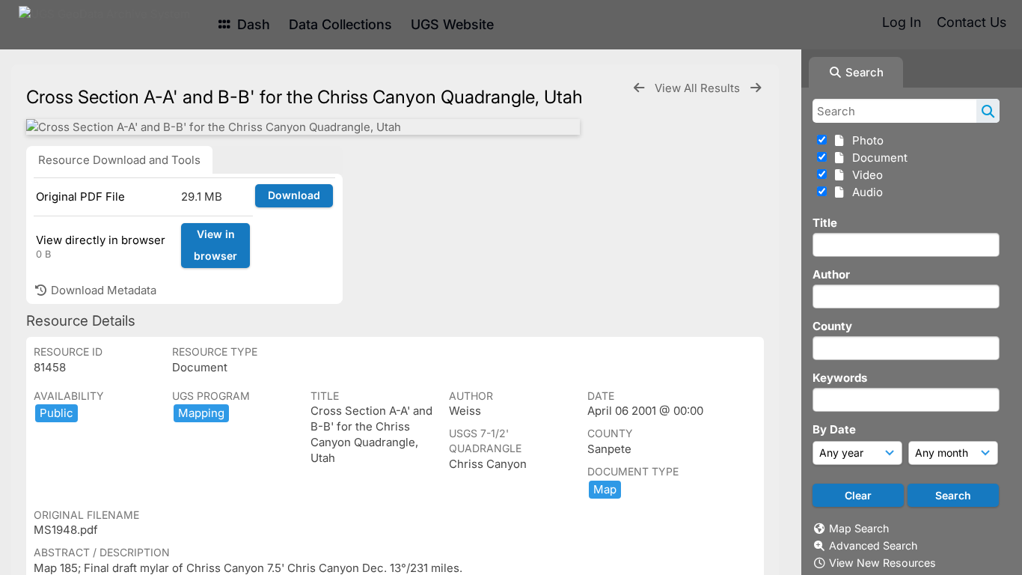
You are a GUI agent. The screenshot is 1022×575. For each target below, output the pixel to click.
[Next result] (755, 88)
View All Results (699, 88)
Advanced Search (873, 545)
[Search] (988, 111)
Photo (865, 140)
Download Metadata (102, 290)
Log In (901, 22)
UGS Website (452, 24)
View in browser (215, 245)
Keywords (840, 378)
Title (825, 223)
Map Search (859, 528)
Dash (251, 24)
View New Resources (882, 562)
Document (877, 157)
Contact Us (971, 22)
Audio (864, 192)
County (832, 326)
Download (294, 195)
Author (831, 274)
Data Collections (340, 24)
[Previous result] (639, 88)
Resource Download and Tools (119, 160)
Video (864, 175)
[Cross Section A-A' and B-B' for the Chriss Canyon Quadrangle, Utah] (303, 127)
